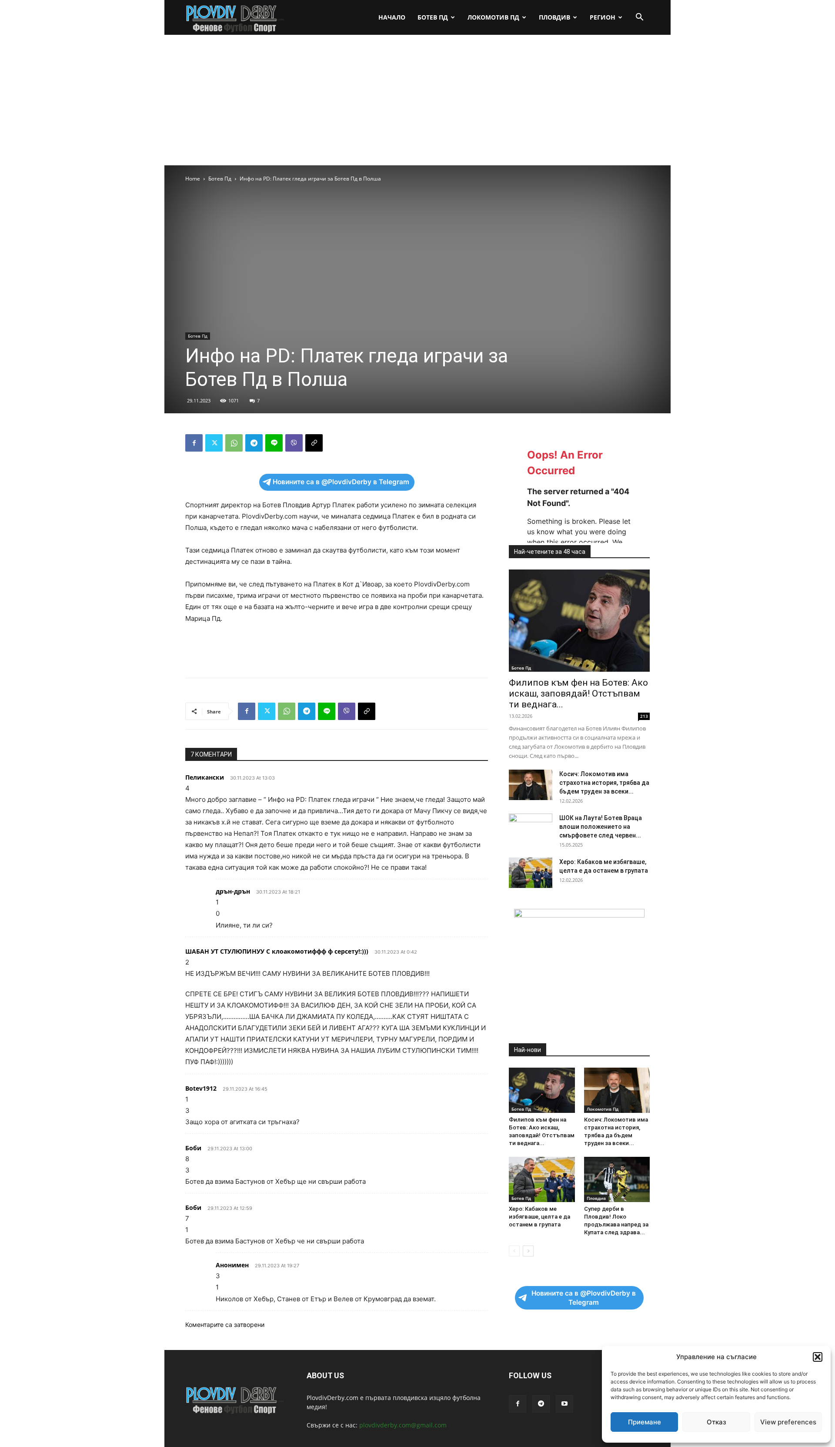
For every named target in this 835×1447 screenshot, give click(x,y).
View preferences (788, 1422)
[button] (817, 1357)
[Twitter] (214, 443)
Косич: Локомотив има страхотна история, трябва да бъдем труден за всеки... (604, 782)
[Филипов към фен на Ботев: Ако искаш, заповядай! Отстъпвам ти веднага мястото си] (579, 620)
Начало (391, 17)
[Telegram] (254, 443)
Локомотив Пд (493, 17)
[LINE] (274, 443)
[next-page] (528, 1251)
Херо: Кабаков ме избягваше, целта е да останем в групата (539, 1217)
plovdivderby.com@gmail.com (403, 1425)
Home (192, 178)
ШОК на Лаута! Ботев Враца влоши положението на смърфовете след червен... (600, 826)
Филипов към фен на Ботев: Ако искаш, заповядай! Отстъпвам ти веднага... (578, 693)
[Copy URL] (314, 443)
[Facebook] (194, 443)
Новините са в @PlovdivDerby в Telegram (341, 482)
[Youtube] (564, 1404)
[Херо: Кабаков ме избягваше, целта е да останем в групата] (530, 872)
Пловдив (554, 17)
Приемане (644, 1422)
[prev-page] (514, 1251)
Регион (602, 17)
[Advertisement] (417, 100)
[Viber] (294, 443)
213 (644, 716)
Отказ (716, 1422)
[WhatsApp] (234, 443)
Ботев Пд (433, 17)
